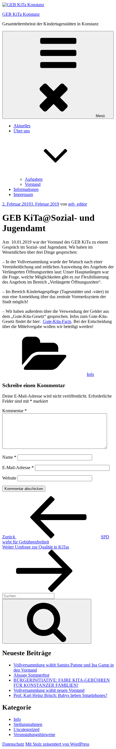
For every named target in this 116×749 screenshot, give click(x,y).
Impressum (23, 194)
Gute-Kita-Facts (57, 321)
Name (9, 457)
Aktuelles (22, 125)
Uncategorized (26, 729)
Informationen (26, 189)
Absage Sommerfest (31, 675)
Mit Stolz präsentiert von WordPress (57, 744)
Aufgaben (34, 179)
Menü (100, 116)
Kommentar (14, 410)
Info (90, 374)
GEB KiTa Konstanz (21, 14)
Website (9, 478)
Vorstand (33, 184)
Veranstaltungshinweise (34, 734)
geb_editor (77, 204)
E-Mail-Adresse (18, 467)
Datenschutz (13, 744)
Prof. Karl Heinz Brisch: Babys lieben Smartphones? (60, 695)
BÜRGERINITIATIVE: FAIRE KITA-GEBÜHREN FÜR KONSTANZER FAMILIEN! (62, 683)
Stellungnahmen (28, 724)
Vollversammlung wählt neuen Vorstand (49, 690)
